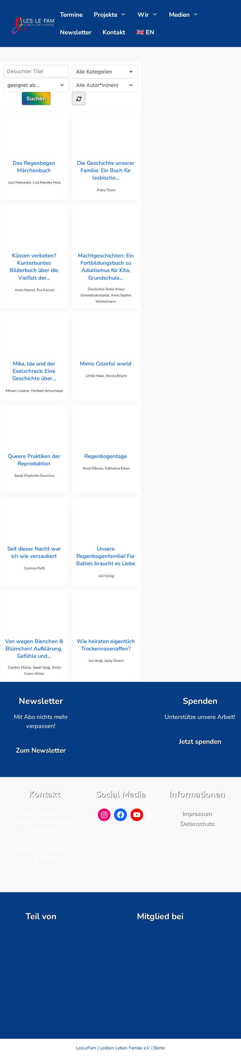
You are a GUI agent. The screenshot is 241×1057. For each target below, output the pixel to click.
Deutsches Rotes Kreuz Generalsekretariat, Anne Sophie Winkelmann (106, 295)
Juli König (106, 575)
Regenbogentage (105, 456)
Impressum (197, 813)
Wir (143, 15)
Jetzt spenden (200, 741)
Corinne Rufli (34, 568)
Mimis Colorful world (105, 363)
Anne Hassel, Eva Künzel (34, 290)
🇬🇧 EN (145, 32)
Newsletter (75, 32)
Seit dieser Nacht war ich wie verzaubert (34, 552)
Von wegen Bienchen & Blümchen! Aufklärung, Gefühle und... (34, 648)
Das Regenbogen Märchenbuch (34, 166)
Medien (179, 15)
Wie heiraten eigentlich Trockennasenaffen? (106, 644)
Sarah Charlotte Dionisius (34, 475)
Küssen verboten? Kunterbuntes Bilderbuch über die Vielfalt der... (34, 266)
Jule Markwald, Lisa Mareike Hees (34, 182)
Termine (71, 15)
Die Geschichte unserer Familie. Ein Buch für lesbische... (105, 170)
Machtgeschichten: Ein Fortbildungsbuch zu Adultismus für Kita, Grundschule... (106, 266)
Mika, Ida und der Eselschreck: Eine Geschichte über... (34, 371)
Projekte (105, 15)
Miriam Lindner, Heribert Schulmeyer (34, 390)
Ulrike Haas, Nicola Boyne (106, 375)
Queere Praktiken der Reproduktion (34, 459)
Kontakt (114, 32)
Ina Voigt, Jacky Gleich (106, 660)
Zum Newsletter (41, 750)
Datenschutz (197, 823)
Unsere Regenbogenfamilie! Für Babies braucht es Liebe (105, 556)
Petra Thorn (106, 190)
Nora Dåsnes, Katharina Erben (106, 468)
